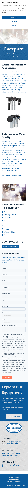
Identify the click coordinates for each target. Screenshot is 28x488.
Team (17, 477)
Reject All (14, 25)
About (11, 477)
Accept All (14, 17)
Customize (14, 21)
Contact (18, 482)
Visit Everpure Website (11, 175)
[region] (14, 14)
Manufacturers (14, 480)
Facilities (10, 482)
